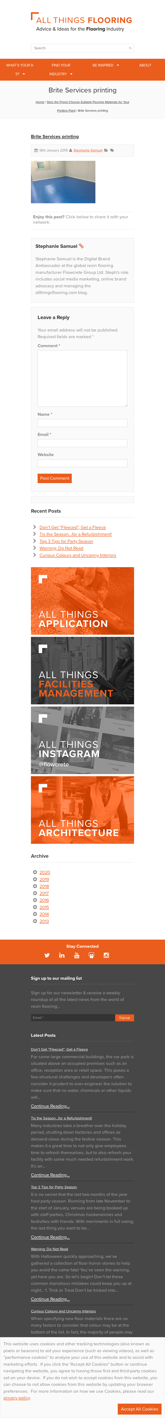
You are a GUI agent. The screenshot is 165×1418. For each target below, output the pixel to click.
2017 (44, 893)
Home (40, 102)
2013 (44, 921)
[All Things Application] (82, 601)
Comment (49, 345)
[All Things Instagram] (82, 740)
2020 (45, 872)
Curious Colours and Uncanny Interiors (78, 555)
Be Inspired (103, 65)
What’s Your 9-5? (20, 69)
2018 (44, 886)
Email (44, 434)
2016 (44, 900)
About (145, 65)
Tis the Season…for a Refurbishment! (76, 534)
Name (45, 414)
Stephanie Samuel (88, 150)
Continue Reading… (50, 1106)
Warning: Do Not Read (61, 548)
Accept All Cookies (139, 1409)
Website (46, 454)
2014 (44, 914)
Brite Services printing (55, 136)
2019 (44, 879)
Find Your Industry (59, 69)
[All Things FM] (82, 670)
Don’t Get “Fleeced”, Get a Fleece (73, 527)
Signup (124, 1018)
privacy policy (16, 1398)
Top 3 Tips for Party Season (66, 541)
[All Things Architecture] (82, 810)
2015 (44, 907)
